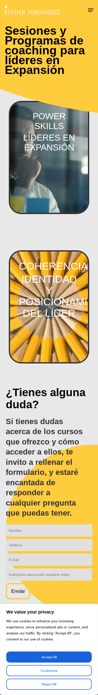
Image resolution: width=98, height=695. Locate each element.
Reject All (49, 684)
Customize (49, 671)
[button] (90, 10)
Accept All (49, 657)
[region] (49, 649)
